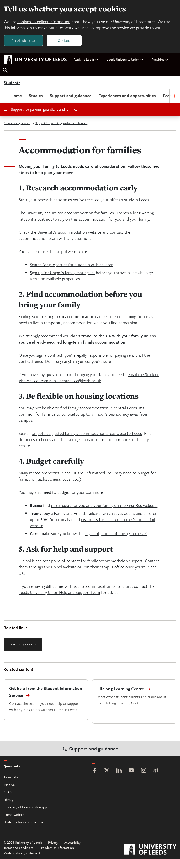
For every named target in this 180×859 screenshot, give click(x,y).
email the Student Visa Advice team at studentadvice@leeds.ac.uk (89, 377)
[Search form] (5, 70)
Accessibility (72, 842)
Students (12, 83)
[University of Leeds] (150, 850)
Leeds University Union (123, 59)
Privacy (53, 842)
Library (8, 799)
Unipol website (63, 567)
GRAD (8, 792)
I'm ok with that (23, 40)
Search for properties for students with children (71, 265)
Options (64, 40)
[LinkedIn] (118, 771)
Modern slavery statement (22, 852)
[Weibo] (155, 771)
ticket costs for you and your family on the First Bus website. (104, 505)
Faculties (158, 59)
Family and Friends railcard (77, 513)
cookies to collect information (43, 21)
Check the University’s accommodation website (60, 232)
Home (16, 95)
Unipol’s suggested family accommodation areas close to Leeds (87, 433)
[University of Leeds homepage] (35, 59)
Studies (36, 95)
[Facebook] (94, 771)
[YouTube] (131, 771)
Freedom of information (57, 847)
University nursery (23, 644)
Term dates (11, 777)
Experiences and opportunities (127, 95)
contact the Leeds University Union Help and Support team (86, 589)
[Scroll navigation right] (174, 96)
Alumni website (14, 814)
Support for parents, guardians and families (44, 109)
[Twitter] (106, 771)
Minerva (9, 784)
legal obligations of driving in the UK (116, 533)
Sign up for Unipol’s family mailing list (62, 272)
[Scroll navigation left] (5, 96)
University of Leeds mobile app (25, 807)
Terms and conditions (18, 847)
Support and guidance (70, 95)
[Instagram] (143, 771)
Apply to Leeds (84, 59)
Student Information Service (23, 821)
